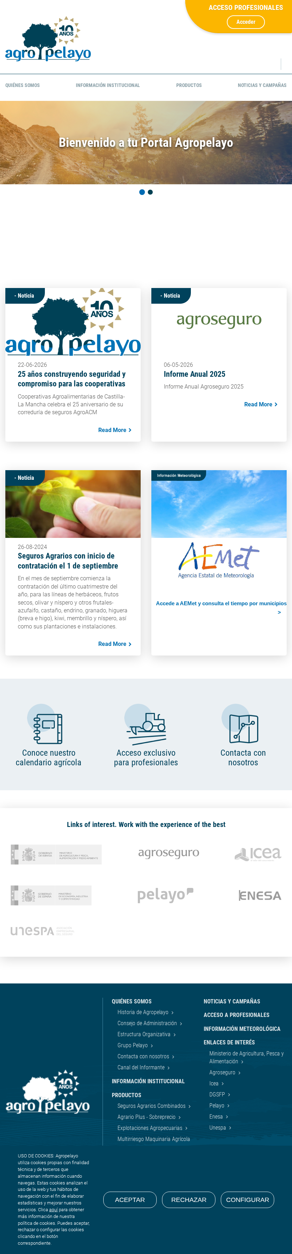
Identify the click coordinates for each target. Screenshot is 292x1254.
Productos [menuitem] (189, 85)
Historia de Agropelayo (144, 1012)
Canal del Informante (142, 1067)
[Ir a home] (48, 38)
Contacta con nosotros (144, 1056)
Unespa (218, 1127)
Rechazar (189, 1199)
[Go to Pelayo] (165, 896)
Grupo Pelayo (133, 1045)
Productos (126, 1095)
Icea (214, 1083)
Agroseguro (223, 1072)
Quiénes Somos (132, 1001)
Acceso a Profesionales (237, 1015)
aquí (53, 1209)
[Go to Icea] (258, 854)
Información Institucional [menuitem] (108, 85)
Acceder (245, 22)
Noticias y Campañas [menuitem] (262, 85)
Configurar (247, 1199)
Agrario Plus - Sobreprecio (147, 1117)
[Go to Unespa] (42, 930)
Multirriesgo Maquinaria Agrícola (154, 1139)
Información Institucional (148, 1081)
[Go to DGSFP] (51, 895)
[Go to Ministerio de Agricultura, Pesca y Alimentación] (57, 854)
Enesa (216, 1116)
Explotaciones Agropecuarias (151, 1128)
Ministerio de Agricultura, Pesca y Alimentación (246, 1057)
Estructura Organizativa (145, 1034)
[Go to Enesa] (260, 895)
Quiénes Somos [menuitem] (22, 85)
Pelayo (217, 1105)
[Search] (268, 64)
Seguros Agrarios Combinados (152, 1106)
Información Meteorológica (242, 1029)
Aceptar (130, 1199)
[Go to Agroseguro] (169, 854)
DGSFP (217, 1094)
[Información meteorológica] (219, 532)
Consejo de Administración (148, 1023)
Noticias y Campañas (232, 1001)
